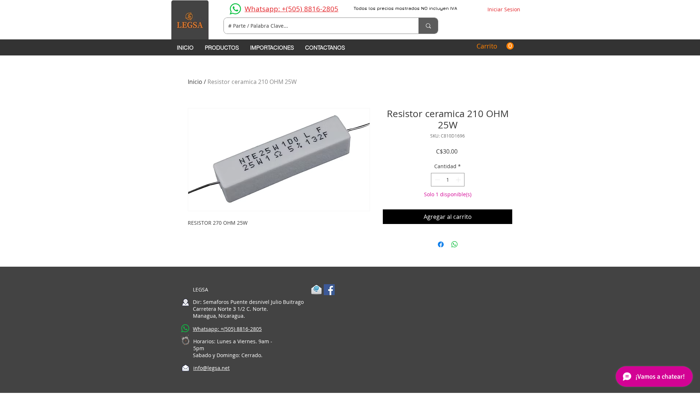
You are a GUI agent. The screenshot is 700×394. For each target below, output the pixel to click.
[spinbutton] (447, 179)
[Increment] (458, 179)
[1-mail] (316, 289)
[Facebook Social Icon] (329, 289)
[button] (495, 46)
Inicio (195, 82)
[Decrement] (436, 179)
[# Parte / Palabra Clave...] (428, 26)
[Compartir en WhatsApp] (454, 244)
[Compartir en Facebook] (440, 244)
